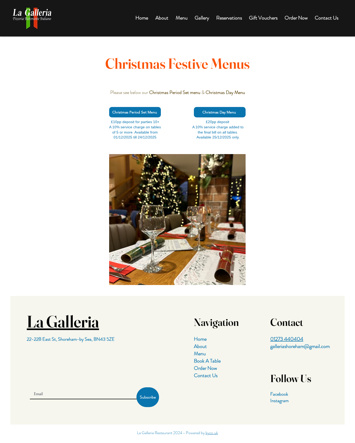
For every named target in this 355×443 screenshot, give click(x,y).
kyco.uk (212, 433)
